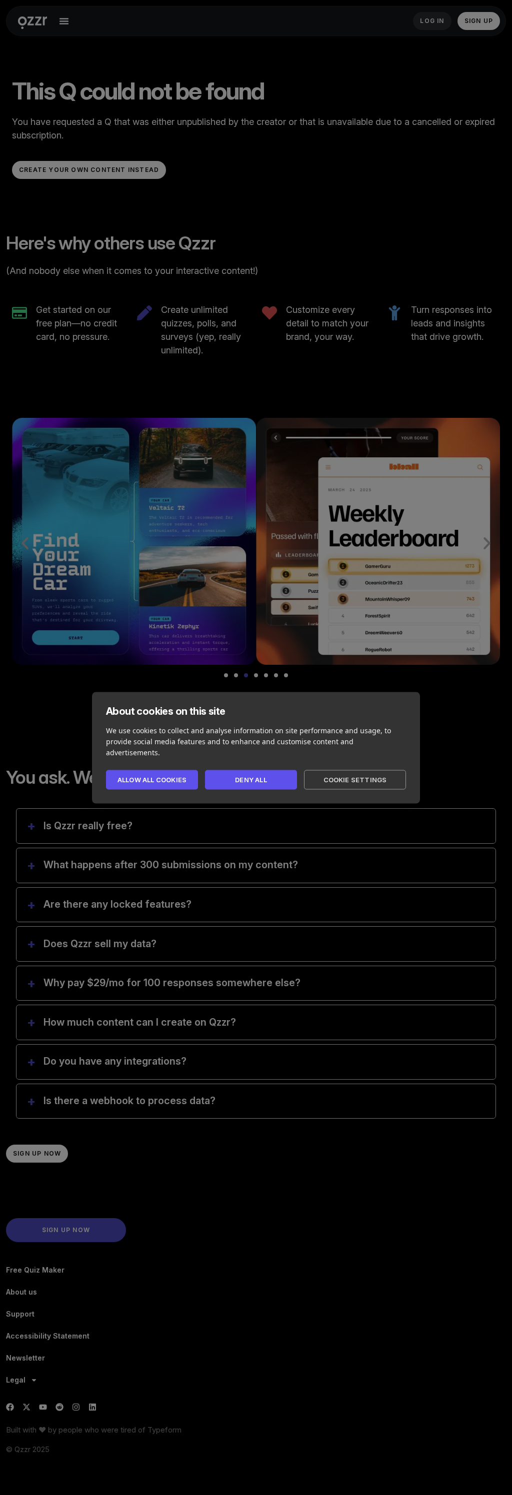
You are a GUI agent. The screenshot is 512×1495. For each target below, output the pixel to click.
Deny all (251, 780)
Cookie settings (355, 780)
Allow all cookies (152, 780)
